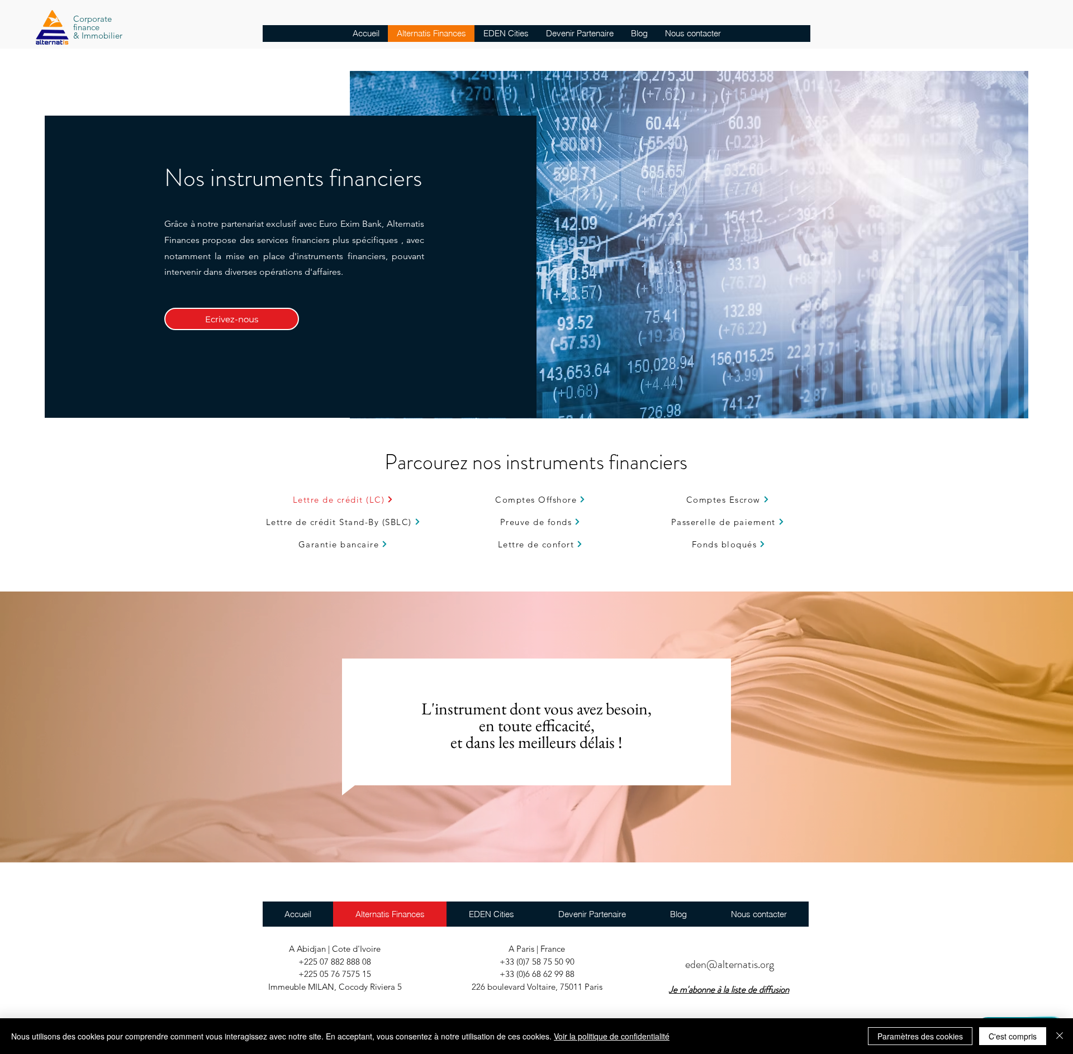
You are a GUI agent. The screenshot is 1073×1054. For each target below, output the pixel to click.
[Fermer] (1059, 1036)
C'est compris (1013, 1036)
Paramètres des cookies (920, 1036)
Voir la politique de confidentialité (612, 1036)
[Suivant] (1011, 726)
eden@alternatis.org (729, 964)
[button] (729, 989)
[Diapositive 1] (536, 834)
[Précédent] (61, 726)
